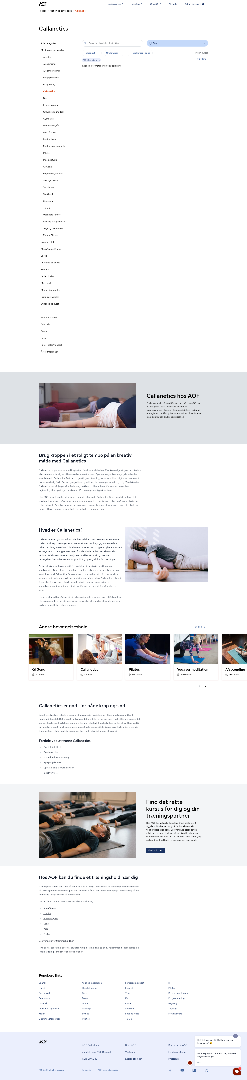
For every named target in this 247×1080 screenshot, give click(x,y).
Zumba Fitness (50, 235)
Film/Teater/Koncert (51, 344)
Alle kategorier (48, 43)
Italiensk (43, 1003)
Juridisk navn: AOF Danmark (96, 1051)
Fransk (85, 998)
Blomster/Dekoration (49, 1018)
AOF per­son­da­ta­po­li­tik (108, 1070)
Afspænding (49, 63)
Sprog (44, 255)
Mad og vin (46, 283)
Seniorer (45, 269)
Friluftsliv (45, 324)
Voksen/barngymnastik (55, 221)
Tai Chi (46, 207)
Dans (45, 98)
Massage (86, 1008)
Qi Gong (47, 166)
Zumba (47, 913)
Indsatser (135, 3)
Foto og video (132, 1013)
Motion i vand (50, 139)
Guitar (85, 1003)
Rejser (44, 338)
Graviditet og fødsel (53, 111)
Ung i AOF (130, 1045)
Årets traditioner (49, 351)
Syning (85, 1013)
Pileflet (85, 1018)
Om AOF (154, 3)
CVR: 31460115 (89, 1058)
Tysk (127, 993)
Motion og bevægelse (61, 10)
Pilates (46, 152)
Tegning (172, 1008)
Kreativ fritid (47, 242)
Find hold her (155, 850)
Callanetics (49, 91)
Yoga (45, 928)
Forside (42, 10)
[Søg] (85, 43)
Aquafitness (49, 908)
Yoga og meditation (53, 228)
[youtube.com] (182, 1070)
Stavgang (48, 200)
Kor (127, 998)
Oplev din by (47, 276)
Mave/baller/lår (51, 125)
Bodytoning (49, 84)
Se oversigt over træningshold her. (56, 940)
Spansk (42, 982)
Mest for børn (50, 132)
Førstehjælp (45, 993)
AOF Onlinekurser (91, 1045)
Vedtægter (130, 1051)
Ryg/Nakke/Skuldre (53, 173)
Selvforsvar (49, 187)
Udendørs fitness (51, 214)
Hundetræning (89, 987)
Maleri (42, 1013)
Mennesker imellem (51, 290)
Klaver (128, 1003)
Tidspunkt (89, 52)
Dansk (42, 987)
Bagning (172, 1003)
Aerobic (47, 57)
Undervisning (114, 3)
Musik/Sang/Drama (51, 248)
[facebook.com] (170, 1070)
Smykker (129, 1008)
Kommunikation (49, 317)
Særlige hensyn (51, 180)
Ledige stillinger (133, 1058)
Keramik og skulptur (178, 993)
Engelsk (129, 987)
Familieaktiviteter (50, 296)
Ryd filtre (201, 58)
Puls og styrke (50, 159)
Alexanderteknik (51, 70)
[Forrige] (199, 686)
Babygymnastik (51, 77)
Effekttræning (50, 105)
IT (42, 310)
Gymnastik (48, 118)
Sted (155, 43)
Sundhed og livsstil (50, 303)
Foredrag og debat (50, 262)
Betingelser (87, 1070)
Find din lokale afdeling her (68, 951)
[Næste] (205, 686)
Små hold (48, 194)
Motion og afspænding (54, 146)
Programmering (176, 998)
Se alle (198, 626)
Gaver (44, 331)
